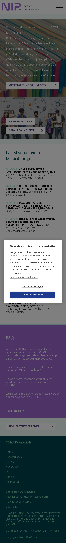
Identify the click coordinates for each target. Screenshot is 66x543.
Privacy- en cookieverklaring (23, 277)
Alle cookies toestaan (32, 295)
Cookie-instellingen (32, 286)
